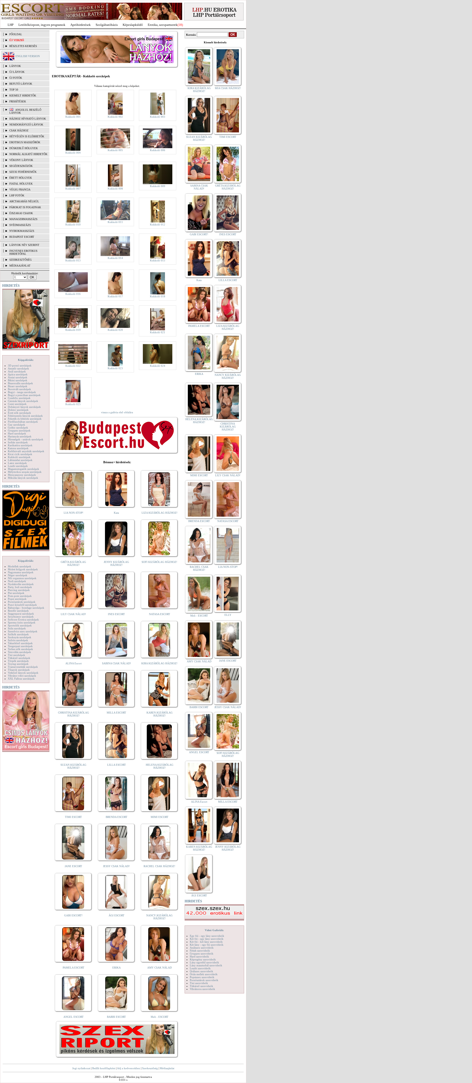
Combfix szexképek (19, 398)
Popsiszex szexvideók (202, 977)
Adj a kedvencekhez (128, 1068)
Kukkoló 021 (157, 332)
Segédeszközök (21, 165)
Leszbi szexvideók (200, 968)
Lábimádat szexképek (20, 460)
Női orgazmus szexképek (22, 578)
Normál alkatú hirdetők (28, 154)
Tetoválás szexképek (19, 652)
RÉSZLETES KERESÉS (23, 46)
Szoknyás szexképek (19, 637)
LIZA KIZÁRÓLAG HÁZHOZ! (159, 512)
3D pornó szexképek (19, 365)
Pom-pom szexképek (20, 595)
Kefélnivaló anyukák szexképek (26, 451)
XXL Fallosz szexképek (21, 678)
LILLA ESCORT (116, 764)
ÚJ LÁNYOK (17, 71)
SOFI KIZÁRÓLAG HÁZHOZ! (159, 561)
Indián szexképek (18, 442)
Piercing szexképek (19, 590)
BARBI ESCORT (116, 1016)
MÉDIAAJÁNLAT (19, 265)
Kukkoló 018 (157, 296)
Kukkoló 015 (157, 260)
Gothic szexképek (18, 427)
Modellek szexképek (19, 566)
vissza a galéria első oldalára (117, 412)
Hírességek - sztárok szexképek (25, 439)
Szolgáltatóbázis (107, 25)
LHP (11, 25)
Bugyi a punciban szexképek (24, 395)
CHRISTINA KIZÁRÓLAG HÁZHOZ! (73, 714)
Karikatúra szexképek (20, 445)
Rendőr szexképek (18, 610)
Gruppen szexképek (19, 430)
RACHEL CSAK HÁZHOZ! (159, 866)
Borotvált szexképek (19, 389)
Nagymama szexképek (20, 572)
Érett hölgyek (20, 177)
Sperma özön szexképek (21, 622)
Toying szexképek (18, 663)
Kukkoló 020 (115, 329)
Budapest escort (21, 236)
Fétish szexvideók (200, 950)
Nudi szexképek (17, 581)
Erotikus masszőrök (24, 142)
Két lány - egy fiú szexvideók (206, 944)
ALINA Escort (73, 663)
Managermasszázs (23, 219)
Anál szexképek (17, 371)
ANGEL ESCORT (73, 1016)
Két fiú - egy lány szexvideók (206, 938)
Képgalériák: (26, 359)
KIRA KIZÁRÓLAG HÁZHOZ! (159, 663)
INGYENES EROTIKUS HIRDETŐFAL (23, 252)
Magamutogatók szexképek (23, 468)
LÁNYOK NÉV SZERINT (24, 244)
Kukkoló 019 (73, 329)
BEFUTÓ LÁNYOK (20, 83)
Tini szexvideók (199, 983)
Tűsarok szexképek (19, 669)
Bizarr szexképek (17, 386)
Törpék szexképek (18, 660)
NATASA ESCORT (159, 614)
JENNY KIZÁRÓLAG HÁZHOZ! (116, 563)
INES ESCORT (116, 614)
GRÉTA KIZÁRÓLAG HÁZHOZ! (73, 563)
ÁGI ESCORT (116, 915)
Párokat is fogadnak (25, 207)
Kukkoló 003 (157, 116)
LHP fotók (16, 195)
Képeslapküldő (133, 25)
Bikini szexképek (17, 380)
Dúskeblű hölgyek (23, 148)
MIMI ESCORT (159, 816)
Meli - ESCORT (159, 1016)
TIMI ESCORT (73, 816)
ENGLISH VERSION (27, 56)
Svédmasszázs (20, 224)
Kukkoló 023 (115, 368)
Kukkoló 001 (73, 116)
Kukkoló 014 (115, 257)
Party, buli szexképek (20, 587)
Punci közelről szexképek (22, 604)
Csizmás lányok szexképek (23, 400)
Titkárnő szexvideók (201, 986)
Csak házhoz (19, 130)
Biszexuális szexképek (20, 383)
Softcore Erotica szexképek (23, 619)
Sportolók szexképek (20, 625)
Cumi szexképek (17, 403)
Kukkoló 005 (115, 150)
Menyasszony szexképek (22, 474)
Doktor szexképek (18, 409)
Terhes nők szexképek (20, 649)
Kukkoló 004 (73, 152)
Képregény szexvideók (203, 959)
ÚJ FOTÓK (15, 77)
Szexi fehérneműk (23, 171)
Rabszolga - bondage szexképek (26, 607)
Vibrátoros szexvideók (202, 988)
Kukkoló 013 (73, 260)
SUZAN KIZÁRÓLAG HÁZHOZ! (73, 766)
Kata (116, 512)
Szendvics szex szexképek (22, 631)
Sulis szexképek (17, 628)
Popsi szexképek (17, 598)
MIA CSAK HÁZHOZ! (228, 88)
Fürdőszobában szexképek (23, 421)
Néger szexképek (17, 575)
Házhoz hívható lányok (27, 118)
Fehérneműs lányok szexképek (25, 415)
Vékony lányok (21, 160)
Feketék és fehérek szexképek (25, 418)
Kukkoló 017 (115, 296)
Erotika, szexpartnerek (162, 25)
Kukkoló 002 (115, 116)
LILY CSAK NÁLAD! (73, 614)
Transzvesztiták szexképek (23, 666)
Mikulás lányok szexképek (23, 477)
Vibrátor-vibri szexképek (22, 675)
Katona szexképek (18, 448)
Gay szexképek (16, 424)
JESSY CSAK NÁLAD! (116, 866)
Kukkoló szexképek (19, 457)
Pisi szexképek (16, 592)
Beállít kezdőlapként (103, 1068)
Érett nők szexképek (19, 412)
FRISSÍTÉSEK (17, 101)
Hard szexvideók (199, 956)
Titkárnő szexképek (19, 657)
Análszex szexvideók (202, 947)
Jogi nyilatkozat (81, 1068)
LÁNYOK (15, 65)
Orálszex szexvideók (201, 971)
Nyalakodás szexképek (21, 584)
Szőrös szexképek (18, 640)
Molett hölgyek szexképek (23, 569)
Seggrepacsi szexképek (21, 613)
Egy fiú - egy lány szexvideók (207, 935)
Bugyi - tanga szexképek (22, 392)
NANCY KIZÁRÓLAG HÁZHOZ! (159, 917)
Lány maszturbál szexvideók (206, 965)
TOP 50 (13, 89)
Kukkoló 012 (157, 224)
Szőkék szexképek (18, 634)
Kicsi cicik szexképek (20, 454)
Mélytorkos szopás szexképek (25, 471)
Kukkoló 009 (157, 186)
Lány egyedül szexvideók (204, 962)
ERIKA (116, 967)
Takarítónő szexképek (20, 643)
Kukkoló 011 (115, 222)
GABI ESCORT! (73, 915)
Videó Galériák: (214, 930)
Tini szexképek (16, 654)
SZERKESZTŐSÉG (20, 259)
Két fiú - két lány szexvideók (206, 941)
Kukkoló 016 (73, 293)
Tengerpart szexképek (20, 646)
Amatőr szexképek (18, 368)
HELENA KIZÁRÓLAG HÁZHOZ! (159, 766)
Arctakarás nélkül (24, 201)
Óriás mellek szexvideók (204, 974)
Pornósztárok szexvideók (204, 980)
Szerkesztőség (150, 1068)
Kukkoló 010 (73, 224)
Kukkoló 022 (73, 365)
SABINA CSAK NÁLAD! (116, 663)
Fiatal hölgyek (21, 183)
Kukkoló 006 (157, 150)
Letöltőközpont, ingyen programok (41, 25)
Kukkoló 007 (73, 188)
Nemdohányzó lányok (26, 124)
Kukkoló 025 (73, 404)
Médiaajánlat (167, 1068)
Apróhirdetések (80, 25)
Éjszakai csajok (21, 213)
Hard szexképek (17, 433)
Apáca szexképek (18, 374)
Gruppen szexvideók (201, 953)
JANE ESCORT (73, 866)
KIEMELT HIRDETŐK (22, 95)
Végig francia (19, 189)
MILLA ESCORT (116, 712)
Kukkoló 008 (115, 188)
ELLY (227, 614)
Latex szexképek (17, 463)
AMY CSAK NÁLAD (159, 967)
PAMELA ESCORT (73, 967)
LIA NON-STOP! (73, 512)
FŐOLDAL (15, 34)
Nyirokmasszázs (21, 230)
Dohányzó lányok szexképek (24, 406)
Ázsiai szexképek (17, 377)
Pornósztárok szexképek (21, 601)
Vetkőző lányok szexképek (23, 672)
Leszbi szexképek (18, 465)
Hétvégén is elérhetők (26, 136)
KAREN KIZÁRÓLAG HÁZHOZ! (160, 714)
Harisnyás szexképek (19, 436)
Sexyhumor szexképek (21, 616)
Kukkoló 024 (157, 365)
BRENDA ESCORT (116, 816)
